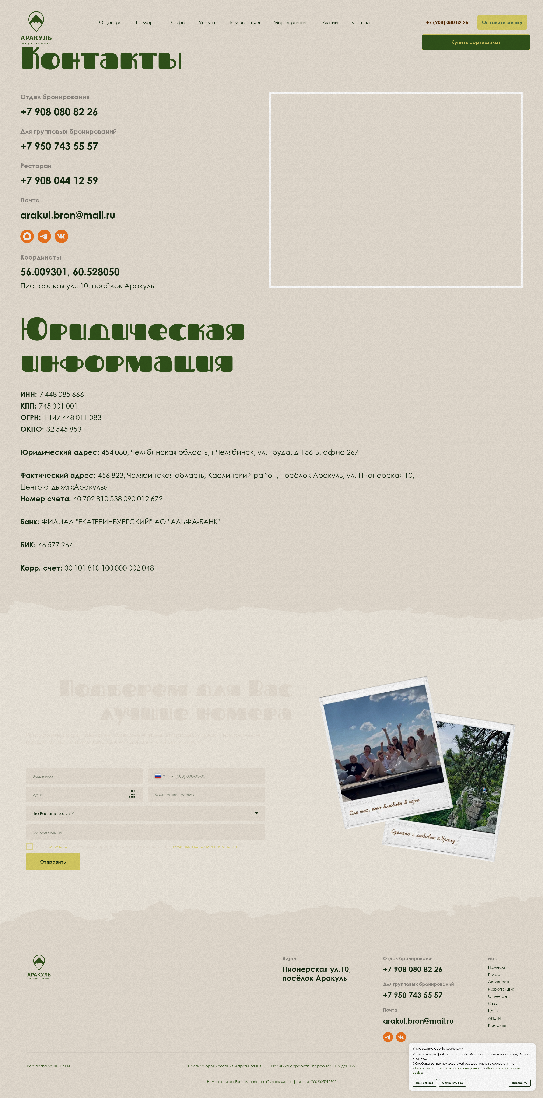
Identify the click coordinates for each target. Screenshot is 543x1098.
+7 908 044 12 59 (59, 180)
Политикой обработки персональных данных (447, 1068)
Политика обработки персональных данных (313, 1066)
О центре (497, 996)
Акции (494, 1018)
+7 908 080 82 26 (59, 111)
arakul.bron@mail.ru (67, 215)
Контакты (497, 1025)
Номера (496, 967)
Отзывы (495, 1003)
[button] (502, 22)
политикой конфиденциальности (205, 846)
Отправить (53, 862)
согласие (58, 846)
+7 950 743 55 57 (59, 146)
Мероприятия (501, 988)
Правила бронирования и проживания (224, 1066)
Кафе (494, 974)
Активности (499, 981)
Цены (493, 1010)
